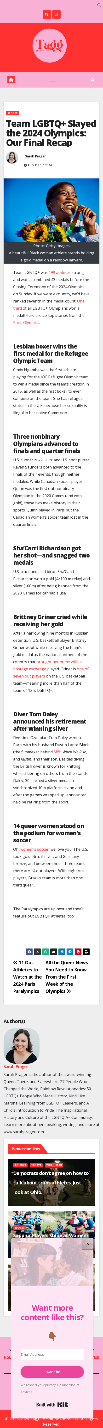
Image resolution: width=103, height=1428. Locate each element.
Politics (20, 1165)
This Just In (54, 1165)
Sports (12, 113)
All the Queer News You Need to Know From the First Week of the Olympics (67, 976)
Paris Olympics (26, 322)
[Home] (11, 79)
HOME (9, 1357)
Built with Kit (52, 1404)
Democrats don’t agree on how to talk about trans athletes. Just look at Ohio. (51, 1182)
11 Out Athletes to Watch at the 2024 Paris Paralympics (27, 976)
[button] (99, 4)
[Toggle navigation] (52, 80)
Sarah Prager (35, 156)
